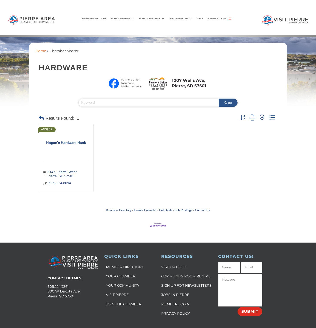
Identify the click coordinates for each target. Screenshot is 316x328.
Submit (249, 311)
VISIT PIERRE (117, 295)
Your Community (149, 18)
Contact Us (202, 210)
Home (40, 51)
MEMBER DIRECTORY (125, 267)
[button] (41, 118)
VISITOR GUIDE (174, 267)
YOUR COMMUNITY (122, 285)
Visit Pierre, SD (178, 18)
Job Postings (183, 210)
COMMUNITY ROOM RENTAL (185, 276)
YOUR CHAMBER (120, 276)
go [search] (230, 102)
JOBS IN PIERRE (175, 295)
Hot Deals (165, 210)
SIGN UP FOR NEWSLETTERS (186, 285)
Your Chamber (120, 18)
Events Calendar (145, 210)
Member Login (216, 18)
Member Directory (94, 18)
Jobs (200, 18)
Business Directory (118, 210)
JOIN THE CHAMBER (123, 304)
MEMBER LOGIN (175, 304)
